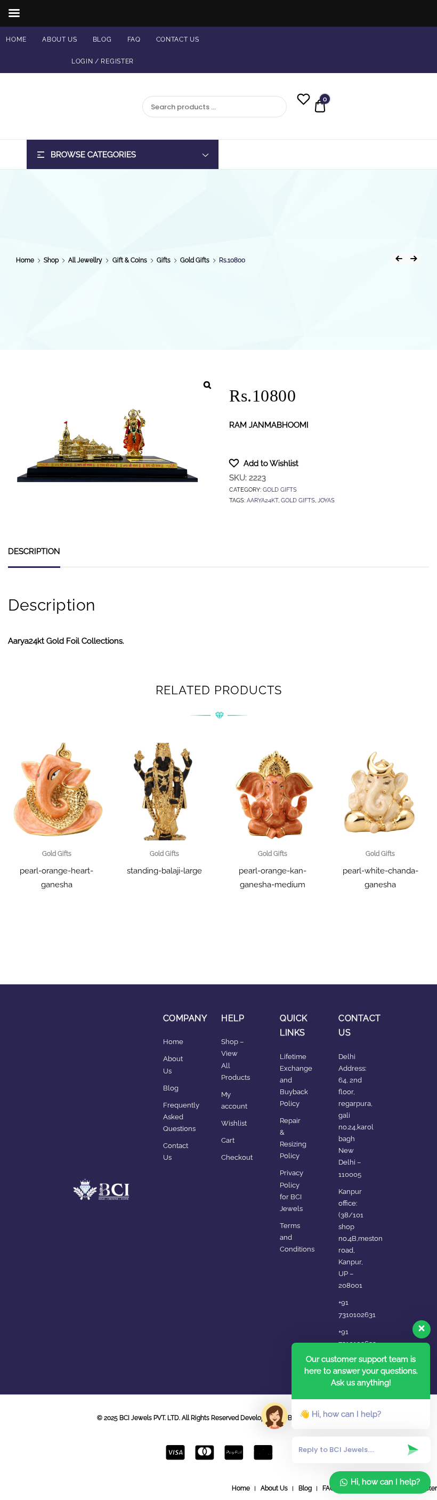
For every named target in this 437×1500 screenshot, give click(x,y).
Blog (102, 39)
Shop (51, 260)
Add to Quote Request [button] (57, 916)
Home (16, 39)
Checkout (237, 1157)
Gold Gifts (194, 260)
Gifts (164, 260)
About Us (59, 39)
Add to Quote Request (164, 902)
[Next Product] (413, 258)
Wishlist (234, 1123)
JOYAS (326, 500)
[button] (263, 463)
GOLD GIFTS (298, 500)
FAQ (134, 39)
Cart (227, 1140)
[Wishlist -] (303, 101)
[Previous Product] (398, 258)
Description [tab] (34, 551)
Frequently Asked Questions (181, 1117)
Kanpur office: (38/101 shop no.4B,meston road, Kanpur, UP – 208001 (360, 1239)
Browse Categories (93, 154)
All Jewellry (85, 260)
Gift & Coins (129, 260)
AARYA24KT (262, 500)
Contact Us (177, 39)
